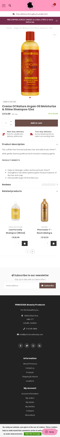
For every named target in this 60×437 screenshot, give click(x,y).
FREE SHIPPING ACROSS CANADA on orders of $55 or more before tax (30, 20)
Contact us (30, 368)
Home (9, 28)
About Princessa (30, 363)
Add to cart (36, 123)
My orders (30, 398)
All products (30, 415)
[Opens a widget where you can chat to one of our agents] (49, 432)
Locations (30, 381)
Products (30, 372)
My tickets (30, 402)
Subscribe (49, 285)
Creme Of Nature (9, 102)
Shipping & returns (30, 376)
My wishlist (30, 406)
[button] (30, 97)
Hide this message (32, 434)
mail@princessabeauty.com (31, 334)
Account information (30, 393)
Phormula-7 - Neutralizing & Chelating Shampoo (44, 233)
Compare (30, 410)
